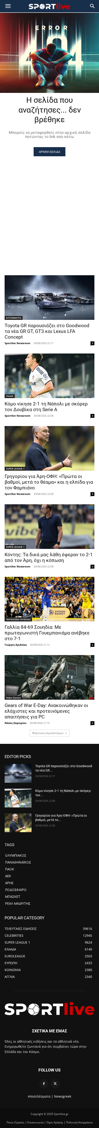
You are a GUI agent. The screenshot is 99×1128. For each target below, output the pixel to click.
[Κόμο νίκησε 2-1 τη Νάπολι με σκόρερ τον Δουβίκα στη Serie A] (49, 376)
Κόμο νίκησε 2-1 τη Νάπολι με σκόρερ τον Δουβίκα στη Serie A (46, 406)
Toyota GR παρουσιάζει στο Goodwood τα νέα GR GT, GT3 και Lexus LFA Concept (47, 331)
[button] (92, 6)
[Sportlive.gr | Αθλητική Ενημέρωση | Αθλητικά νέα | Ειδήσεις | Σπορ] (49, 1008)
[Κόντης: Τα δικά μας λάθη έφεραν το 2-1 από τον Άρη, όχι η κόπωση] (49, 526)
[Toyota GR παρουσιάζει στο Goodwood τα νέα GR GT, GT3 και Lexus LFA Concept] (49, 297)
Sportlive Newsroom (17, 343)
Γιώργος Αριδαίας (16, 644)
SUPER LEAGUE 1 (15, 468)
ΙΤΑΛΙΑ (9, 396)
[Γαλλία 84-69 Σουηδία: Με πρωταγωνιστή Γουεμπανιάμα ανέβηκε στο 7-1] (49, 599)
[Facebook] (43, 1083)
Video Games (13, 697)
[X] (55, 1083)
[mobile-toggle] (7, 6)
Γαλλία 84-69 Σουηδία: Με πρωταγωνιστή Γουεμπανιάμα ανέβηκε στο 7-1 (47, 632)
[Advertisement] (49, 208)
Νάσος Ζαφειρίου (15, 723)
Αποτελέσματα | (40, 1096)
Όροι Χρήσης (55, 1122)
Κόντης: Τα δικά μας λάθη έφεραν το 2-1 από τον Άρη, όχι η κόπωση (49, 557)
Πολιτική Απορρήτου (79, 1122)
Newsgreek (62, 1096)
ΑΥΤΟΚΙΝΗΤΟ (13, 317)
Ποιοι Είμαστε (15, 1122)
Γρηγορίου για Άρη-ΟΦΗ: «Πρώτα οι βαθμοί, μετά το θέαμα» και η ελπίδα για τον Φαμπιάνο (49, 482)
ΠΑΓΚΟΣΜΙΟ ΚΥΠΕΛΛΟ (18, 619)
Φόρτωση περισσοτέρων (48, 733)
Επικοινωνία (35, 1122)
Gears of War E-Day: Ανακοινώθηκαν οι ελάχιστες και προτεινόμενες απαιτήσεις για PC (46, 711)
